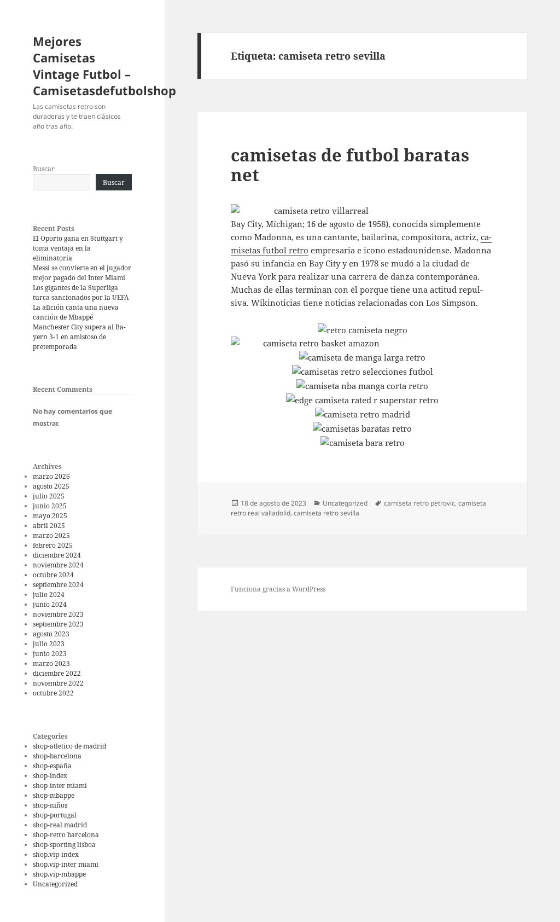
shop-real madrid (60, 825)
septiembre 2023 (58, 624)
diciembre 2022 (57, 673)
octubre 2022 (53, 693)
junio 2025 (50, 506)
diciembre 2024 (57, 555)
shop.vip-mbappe (59, 874)
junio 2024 (50, 604)
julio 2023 (49, 643)
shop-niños (50, 805)
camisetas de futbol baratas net (350, 164)
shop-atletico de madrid (69, 746)
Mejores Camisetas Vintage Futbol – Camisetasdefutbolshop (104, 65)
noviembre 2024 (58, 565)
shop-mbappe (53, 795)
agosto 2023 (51, 634)
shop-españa (52, 765)
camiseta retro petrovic (419, 503)
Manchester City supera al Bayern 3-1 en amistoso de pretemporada (79, 336)
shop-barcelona (57, 756)
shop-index (50, 775)
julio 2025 (49, 496)
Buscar (44, 168)
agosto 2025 (51, 486)
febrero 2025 (53, 545)
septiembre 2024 (58, 584)
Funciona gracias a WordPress (278, 589)
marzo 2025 (51, 535)
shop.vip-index (56, 854)
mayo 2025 (50, 515)
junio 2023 (50, 653)
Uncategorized (55, 884)
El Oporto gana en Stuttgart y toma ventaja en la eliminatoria (78, 248)
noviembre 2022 (58, 683)
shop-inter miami (60, 785)
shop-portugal (55, 815)
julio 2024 (49, 594)
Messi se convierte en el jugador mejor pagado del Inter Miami (82, 272)
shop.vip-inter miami (65, 864)
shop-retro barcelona (66, 834)
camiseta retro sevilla (326, 513)
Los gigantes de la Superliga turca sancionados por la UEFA (81, 292)
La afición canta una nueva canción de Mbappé (76, 312)
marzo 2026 (51, 476)
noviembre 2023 (58, 614)
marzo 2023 (51, 663)
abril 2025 (49, 525)
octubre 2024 (53, 574)
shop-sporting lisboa (64, 844)
